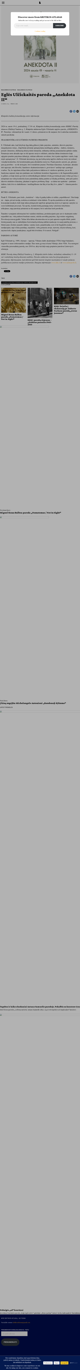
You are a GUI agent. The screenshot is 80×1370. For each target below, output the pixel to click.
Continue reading (40, 31)
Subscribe (59, 25)
